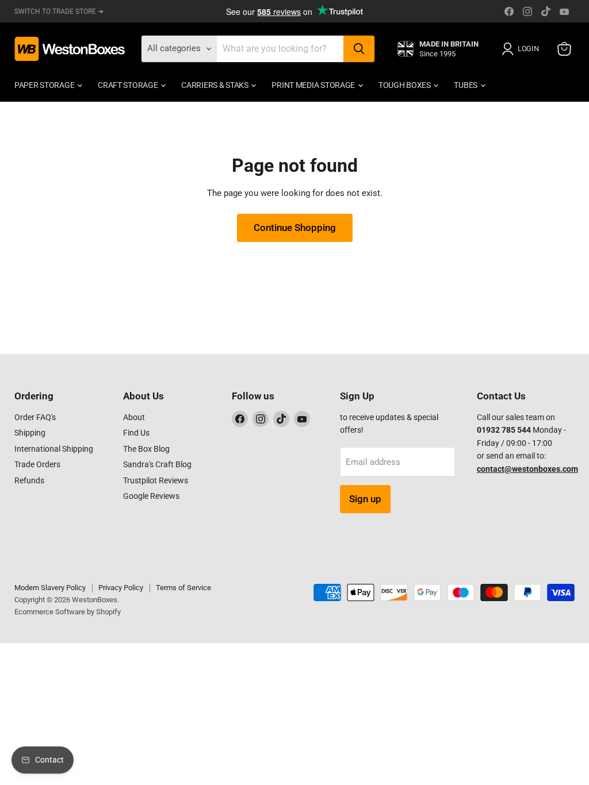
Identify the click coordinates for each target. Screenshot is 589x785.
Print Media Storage (313, 85)
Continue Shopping (295, 227)
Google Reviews (151, 496)
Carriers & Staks (215, 85)
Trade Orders (37, 464)
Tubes (466, 85)
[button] (522, 49)
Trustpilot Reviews (155, 480)
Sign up (365, 499)
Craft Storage (128, 85)
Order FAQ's (35, 417)
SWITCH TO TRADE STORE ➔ (59, 11)
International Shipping (53, 448)
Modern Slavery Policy (50, 587)
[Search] (358, 49)
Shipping (29, 432)
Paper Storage (45, 85)
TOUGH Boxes (405, 85)
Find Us (136, 432)
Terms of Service (183, 587)
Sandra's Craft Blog (157, 464)
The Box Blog (146, 448)
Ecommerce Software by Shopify (67, 611)
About (134, 417)
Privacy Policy (120, 587)
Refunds (29, 480)
